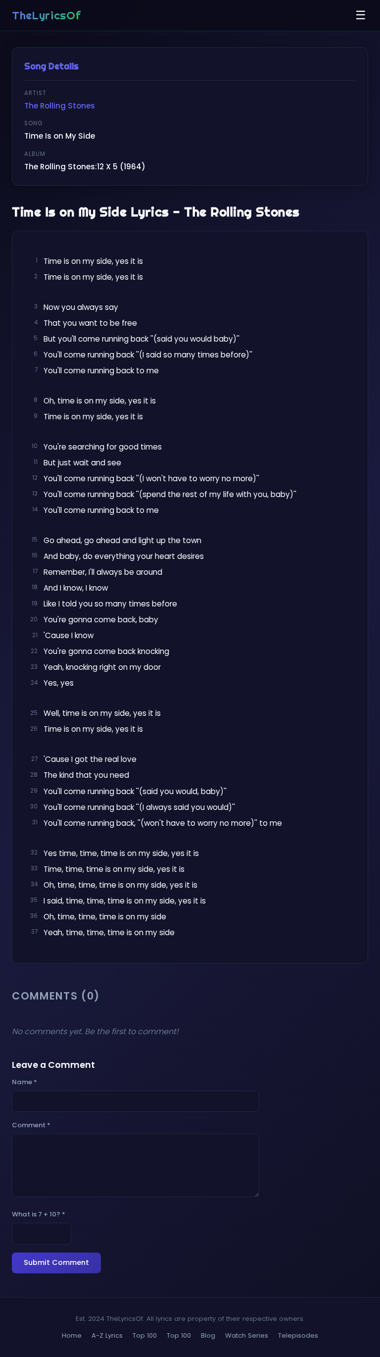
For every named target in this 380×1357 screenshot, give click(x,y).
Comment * (31, 1125)
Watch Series (246, 1335)
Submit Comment (56, 1262)
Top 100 (145, 1335)
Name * (24, 1082)
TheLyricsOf (46, 15)
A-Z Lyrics (107, 1335)
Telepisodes (298, 1335)
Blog (208, 1335)
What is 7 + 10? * (38, 1214)
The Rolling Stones (59, 106)
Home (72, 1335)
